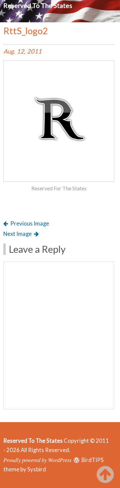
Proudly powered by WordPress (37, 459)
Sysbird (36, 469)
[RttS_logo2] (58, 179)
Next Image (17, 234)
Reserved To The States (37, 5)
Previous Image (29, 223)
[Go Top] (107, 475)
